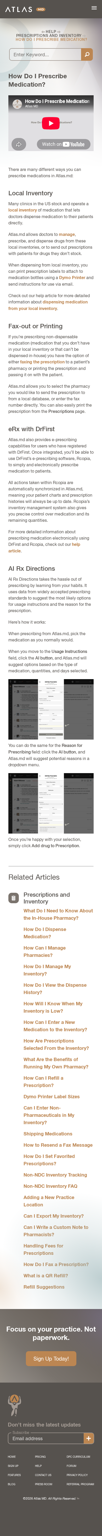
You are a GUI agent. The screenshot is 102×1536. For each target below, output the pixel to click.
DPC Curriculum (78, 1456)
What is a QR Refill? (46, 1276)
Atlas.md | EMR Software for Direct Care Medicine (25, 9)
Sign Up (13, 1465)
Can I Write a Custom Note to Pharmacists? (56, 1231)
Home (12, 1456)
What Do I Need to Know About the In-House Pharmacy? (58, 915)
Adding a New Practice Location (49, 1201)
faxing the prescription (42, 362)
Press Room (43, 1484)
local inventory (22, 210)
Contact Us (43, 1475)
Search (87, 54)
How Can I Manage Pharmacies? (45, 952)
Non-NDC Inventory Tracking (55, 1175)
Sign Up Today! (51, 1359)
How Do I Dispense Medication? (45, 933)
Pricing (40, 1456)
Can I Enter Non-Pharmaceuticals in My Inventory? (49, 1115)
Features (14, 1475)
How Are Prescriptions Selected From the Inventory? (56, 1045)
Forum (71, 1465)
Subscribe (21, 1432)
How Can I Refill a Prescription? (43, 1082)
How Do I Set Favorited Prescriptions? (49, 1160)
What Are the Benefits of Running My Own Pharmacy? (56, 1063)
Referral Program (80, 1484)
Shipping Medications (48, 1134)
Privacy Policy (77, 1475)
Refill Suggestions (44, 1287)
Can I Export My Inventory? (54, 1216)
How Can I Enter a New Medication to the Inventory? (55, 1026)
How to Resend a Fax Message (58, 1145)
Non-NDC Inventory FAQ (50, 1186)
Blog (11, 1484)
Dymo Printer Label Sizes (52, 1097)
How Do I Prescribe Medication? (51, 40)
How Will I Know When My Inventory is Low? (53, 1008)
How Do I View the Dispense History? (55, 989)
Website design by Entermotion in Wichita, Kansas (78, 1498)
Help (51, 32)
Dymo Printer (72, 278)
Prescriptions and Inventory (49, 36)
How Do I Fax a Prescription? (56, 1264)
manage (67, 234)
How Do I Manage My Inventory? (47, 970)
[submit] (88, 1438)
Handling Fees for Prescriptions (43, 1250)
